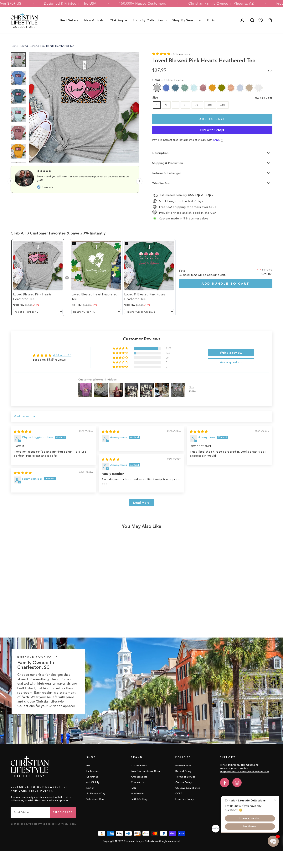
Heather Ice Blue (194, 88)
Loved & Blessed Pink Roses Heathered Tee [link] (144, 296)
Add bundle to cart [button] (226, 283)
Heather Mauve (203, 88)
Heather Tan (249, 88)
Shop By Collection (148, 20)
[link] (38, 265)
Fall (88, 765)
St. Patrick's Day (95, 793)
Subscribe (63, 812)
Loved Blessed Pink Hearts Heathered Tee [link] (32, 296)
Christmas (92, 776)
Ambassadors (139, 776)
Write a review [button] (231, 352)
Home (14, 46)
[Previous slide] (11, 181)
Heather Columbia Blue (166, 88)
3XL (210, 105)
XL (185, 105)
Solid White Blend (258, 88)
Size (212, 97)
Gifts (211, 20)
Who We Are (161, 183)
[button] (161, 54)
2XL (197, 105)
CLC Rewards (139, 765)
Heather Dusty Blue (184, 88)
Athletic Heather (157, 88)
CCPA (178, 793)
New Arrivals (94, 20)
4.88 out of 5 (62, 355)
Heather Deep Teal (175, 88)
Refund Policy (183, 771)
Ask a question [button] (231, 362)
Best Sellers (69, 20)
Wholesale (137, 793)
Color (168, 80)
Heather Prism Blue (240, 88)
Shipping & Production (167, 163)
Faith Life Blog (139, 799)
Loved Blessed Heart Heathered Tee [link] (94, 296)
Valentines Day (95, 799)
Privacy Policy (68, 823)
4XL (222, 105)
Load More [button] (141, 502)
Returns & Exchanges (166, 173)
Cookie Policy (183, 782)
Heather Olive (221, 88)
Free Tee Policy (184, 799)
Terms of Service (185, 776)
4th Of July (92, 782)
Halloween (92, 771)
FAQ (133, 787)
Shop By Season (185, 20)
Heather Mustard (212, 88)
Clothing (117, 20)
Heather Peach (231, 88)
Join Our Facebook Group (146, 771)
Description (160, 153)
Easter (90, 787)
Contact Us (137, 782)
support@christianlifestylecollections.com (244, 771)
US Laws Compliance (187, 787)
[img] (23, 431)
